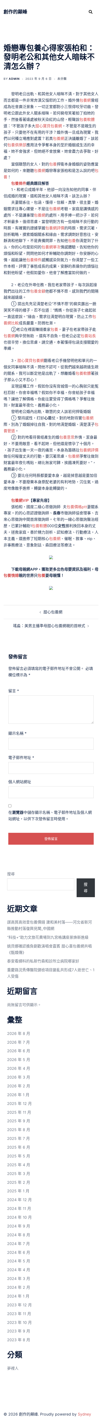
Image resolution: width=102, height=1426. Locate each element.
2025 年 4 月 (18, 1164)
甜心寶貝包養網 (48, 125)
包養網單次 (51, 247)
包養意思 (66, 437)
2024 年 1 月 (18, 1296)
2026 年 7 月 (18, 1042)
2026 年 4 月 (18, 1068)
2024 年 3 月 (18, 1278)
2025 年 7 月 (18, 1138)
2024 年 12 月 (19, 1199)
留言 (13, 690)
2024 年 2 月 (18, 1287)
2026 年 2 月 (18, 1086)
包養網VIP (20, 500)
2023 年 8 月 (18, 1339)
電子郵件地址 (21, 757)
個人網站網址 (19, 781)
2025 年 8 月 (18, 1129)
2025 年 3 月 (18, 1173)
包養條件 (18, 183)
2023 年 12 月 (19, 1305)
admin (14, 79)
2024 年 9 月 (18, 1226)
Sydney (84, 1414)
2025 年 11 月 (19, 1112)
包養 (53, 164)
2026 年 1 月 (18, 1094)
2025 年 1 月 (18, 1191)
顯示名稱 (17, 733)
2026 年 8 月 (18, 1033)
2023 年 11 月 (19, 1313)
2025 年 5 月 (18, 1156)
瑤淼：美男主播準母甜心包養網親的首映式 (49, 625)
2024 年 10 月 (19, 1217)
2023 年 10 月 (19, 1322)
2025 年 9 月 (18, 1120)
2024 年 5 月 (18, 1261)
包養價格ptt (77, 506)
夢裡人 (13, 1368)
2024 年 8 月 (18, 1234)
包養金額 (37, 291)
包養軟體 (87, 119)
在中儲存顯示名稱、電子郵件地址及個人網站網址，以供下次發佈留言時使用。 (50, 815)
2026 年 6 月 (18, 1050)
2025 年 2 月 (18, 1182)
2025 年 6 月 (18, 1147)
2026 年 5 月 (18, 1059)
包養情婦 (11, 575)
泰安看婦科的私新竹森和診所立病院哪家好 (43, 961)
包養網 (85, 100)
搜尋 (11, 874)
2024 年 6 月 (18, 1252)
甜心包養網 (52, 612)
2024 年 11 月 (19, 1208)
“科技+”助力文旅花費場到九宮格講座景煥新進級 (47, 937)
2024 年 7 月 (18, 1243)
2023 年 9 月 (18, 1331)
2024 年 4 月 (18, 1269)
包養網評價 (54, 228)
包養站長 (88, 335)
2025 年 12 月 (19, 1103)
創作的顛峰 (15, 12)
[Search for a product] (91, 12)
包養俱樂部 (16, 144)
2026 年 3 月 (18, 1077)
